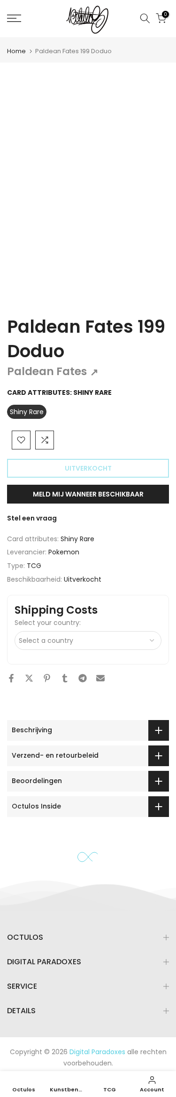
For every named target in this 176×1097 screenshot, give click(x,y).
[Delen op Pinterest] (47, 678)
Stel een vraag (32, 518)
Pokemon (63, 552)
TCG (34, 565)
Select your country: (48, 622)
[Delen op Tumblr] (65, 678)
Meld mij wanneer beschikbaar (88, 494)
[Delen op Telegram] (82, 678)
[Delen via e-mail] (100, 678)
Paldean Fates (53, 371)
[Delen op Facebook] (11, 678)
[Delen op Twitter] (29, 678)
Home (16, 51)
